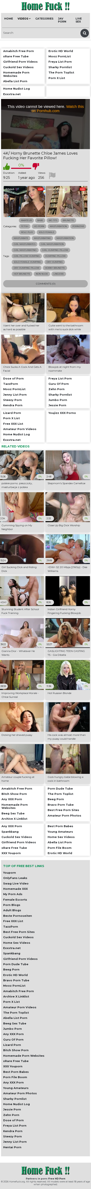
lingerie (59, 273)
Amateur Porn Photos (20, 1093)
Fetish (24, 226)
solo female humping (27, 262)
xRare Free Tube (16, 1061)
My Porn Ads (12, 894)
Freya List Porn (14, 1125)
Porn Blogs (11, 905)
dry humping (55, 262)
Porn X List (11, 1001)
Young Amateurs (16, 1088)
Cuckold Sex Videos (18, 937)
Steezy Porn (12, 1136)
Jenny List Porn (15, 1141)
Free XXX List (13, 921)
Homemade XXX (15, 888)
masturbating (42, 238)
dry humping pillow (26, 268)
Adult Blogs (12, 910)
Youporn (9, 872)
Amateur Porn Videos (19, 1007)
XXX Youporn (12, 1066)
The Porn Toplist (16, 1012)
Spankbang (11, 953)
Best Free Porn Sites (19, 932)
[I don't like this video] (35, 166)
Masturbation (58, 226)
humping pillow (55, 256)
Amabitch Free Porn (18, 991)
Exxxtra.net (12, 948)
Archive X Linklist (16, 996)
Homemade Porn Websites (23, 1055)
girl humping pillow (55, 250)
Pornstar (78, 226)
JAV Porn (62, 20)
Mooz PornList (14, 985)
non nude (42, 273)
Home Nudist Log (16, 1104)
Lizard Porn (12, 1045)
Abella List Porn (15, 1018)
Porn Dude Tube (15, 964)
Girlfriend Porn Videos (20, 959)
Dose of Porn (13, 1120)
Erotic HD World (15, 975)
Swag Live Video (16, 883)
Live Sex (79, 20)
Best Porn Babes (16, 1071)
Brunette (68, 220)
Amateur (26, 220)
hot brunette (22, 273)
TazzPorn (10, 926)
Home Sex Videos (16, 942)
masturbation (65, 238)
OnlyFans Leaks (15, 878)
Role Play (27, 232)
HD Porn (39, 226)
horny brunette (55, 268)
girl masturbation (52, 244)
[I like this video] (6, 166)
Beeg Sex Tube (14, 1023)
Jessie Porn (12, 1109)
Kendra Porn (12, 1131)
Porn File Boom (15, 1077)
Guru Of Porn (13, 1039)
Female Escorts (15, 899)
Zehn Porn (11, 1115)
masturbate (21, 238)
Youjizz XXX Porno (62, 413)
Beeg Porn (11, 969)
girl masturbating (25, 250)
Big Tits (53, 220)
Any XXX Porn (13, 1034)
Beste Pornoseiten (17, 915)
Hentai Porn (12, 1147)
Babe (40, 220)
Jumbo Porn (12, 1028)
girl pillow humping (27, 256)
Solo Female (46, 232)
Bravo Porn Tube (16, 980)
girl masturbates (24, 244)
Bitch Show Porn (16, 1050)
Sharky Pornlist (14, 1098)
